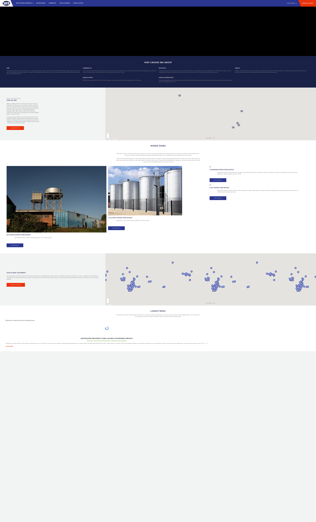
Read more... (10, 346)
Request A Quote (307, 3)
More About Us (15, 128)
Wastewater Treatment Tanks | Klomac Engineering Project (107, 338)
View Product (15, 245)
